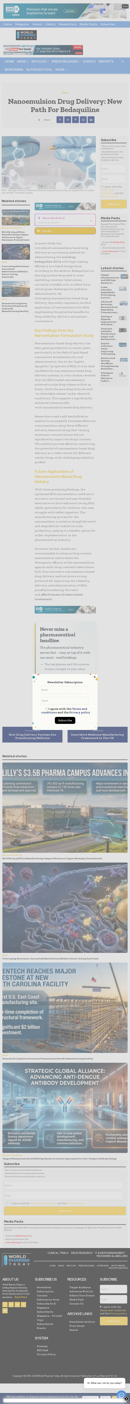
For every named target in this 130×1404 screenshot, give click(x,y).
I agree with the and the (65, 710)
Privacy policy (79, 712)
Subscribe (65, 720)
